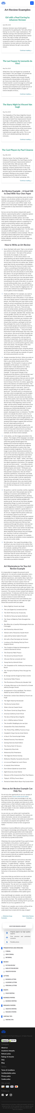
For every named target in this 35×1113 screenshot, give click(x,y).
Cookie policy (5, 1079)
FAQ (2, 1060)
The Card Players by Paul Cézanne (17, 150)
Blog (3, 1063)
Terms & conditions (17, 1109)
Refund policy (6, 1054)
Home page (3, 3)
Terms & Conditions (8, 1070)
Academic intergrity (8, 1051)
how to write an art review (20, 796)
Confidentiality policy (8, 1073)
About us (4, 1048)
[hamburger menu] (32, 3)
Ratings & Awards (7, 1057)
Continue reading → (26, 50)
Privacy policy (6, 1076)
